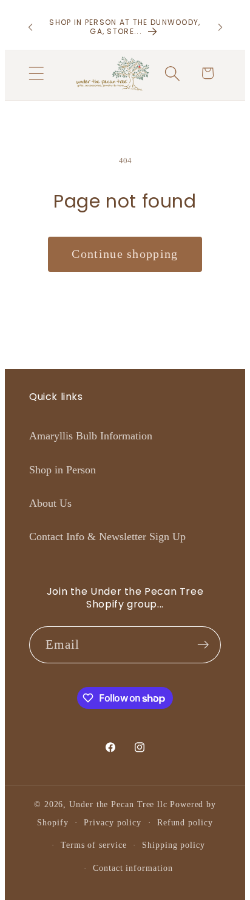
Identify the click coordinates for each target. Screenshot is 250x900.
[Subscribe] (203, 644)
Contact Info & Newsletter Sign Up (107, 536)
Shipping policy (173, 845)
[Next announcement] (220, 27)
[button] (36, 73)
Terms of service (94, 845)
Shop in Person (62, 470)
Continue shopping (125, 254)
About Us (50, 503)
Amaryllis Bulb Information (90, 436)
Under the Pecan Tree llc (118, 804)
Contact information (132, 868)
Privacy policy (112, 822)
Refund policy (185, 822)
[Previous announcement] (30, 27)
